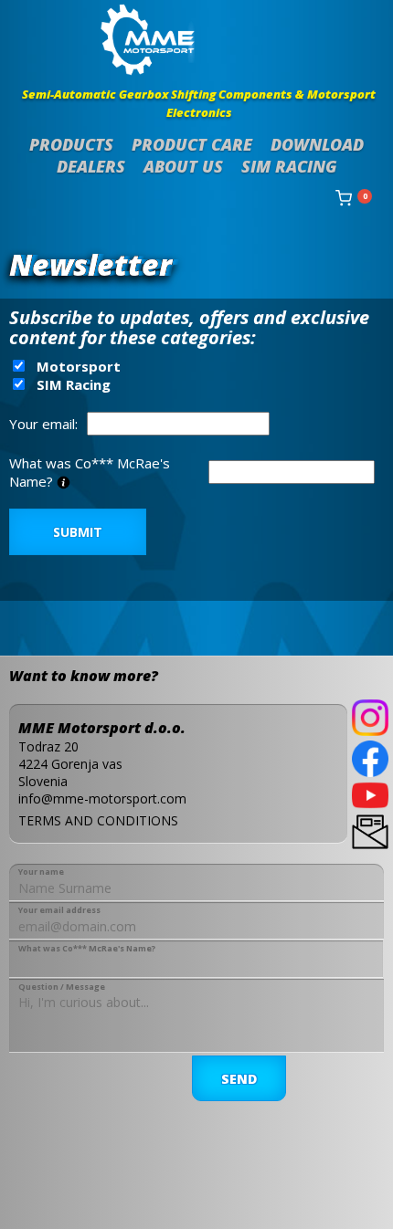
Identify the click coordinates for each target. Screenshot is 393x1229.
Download (317, 144)
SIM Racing (289, 166)
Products (71, 144)
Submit (77, 532)
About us (183, 166)
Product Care (192, 144)
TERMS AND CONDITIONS (98, 820)
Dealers (91, 166)
